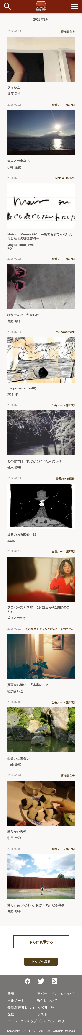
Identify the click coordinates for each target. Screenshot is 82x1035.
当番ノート (15, 1000)
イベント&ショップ (22, 1021)
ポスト (42, 1014)
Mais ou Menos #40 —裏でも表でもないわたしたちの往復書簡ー (39, 236)
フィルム (13, 87)
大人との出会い (18, 161)
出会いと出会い (18, 758)
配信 (10, 1014)
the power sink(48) (21, 388)
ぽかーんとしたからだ (23, 315)
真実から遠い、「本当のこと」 (29, 685)
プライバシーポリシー (54, 1021)
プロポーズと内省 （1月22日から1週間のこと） (38, 609)
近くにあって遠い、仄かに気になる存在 (36, 905)
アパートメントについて (56, 994)
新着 (10, 994)
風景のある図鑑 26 (21, 534)
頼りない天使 (16, 831)
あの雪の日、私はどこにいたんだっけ (34, 461)
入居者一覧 (45, 1007)
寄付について (47, 1000)
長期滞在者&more (20, 1007)
